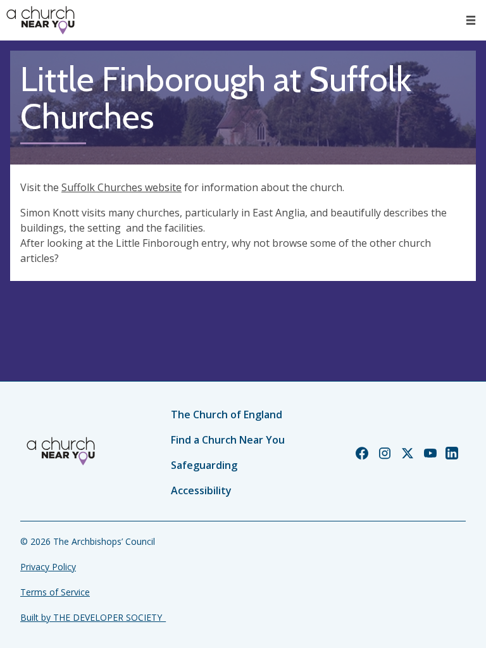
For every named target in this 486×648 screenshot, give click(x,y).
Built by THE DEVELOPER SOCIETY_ (93, 617)
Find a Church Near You (228, 440)
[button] (471, 20)
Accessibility (201, 490)
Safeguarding (204, 465)
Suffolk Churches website (121, 187)
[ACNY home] (40, 20)
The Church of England (226, 414)
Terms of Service (55, 592)
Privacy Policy (48, 567)
